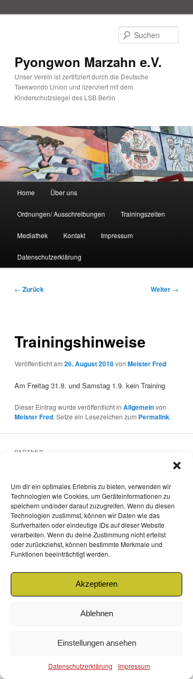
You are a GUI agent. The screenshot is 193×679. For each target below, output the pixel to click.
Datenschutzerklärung (80, 665)
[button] (177, 465)
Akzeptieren (96, 583)
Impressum (134, 665)
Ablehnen (96, 613)
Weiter (165, 289)
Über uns (63, 192)
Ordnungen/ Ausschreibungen (61, 213)
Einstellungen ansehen (96, 642)
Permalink (153, 417)
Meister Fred (147, 363)
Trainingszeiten (143, 213)
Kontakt (74, 235)
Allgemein (138, 407)
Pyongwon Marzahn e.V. (88, 62)
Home (26, 192)
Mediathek (32, 235)
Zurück (29, 289)
